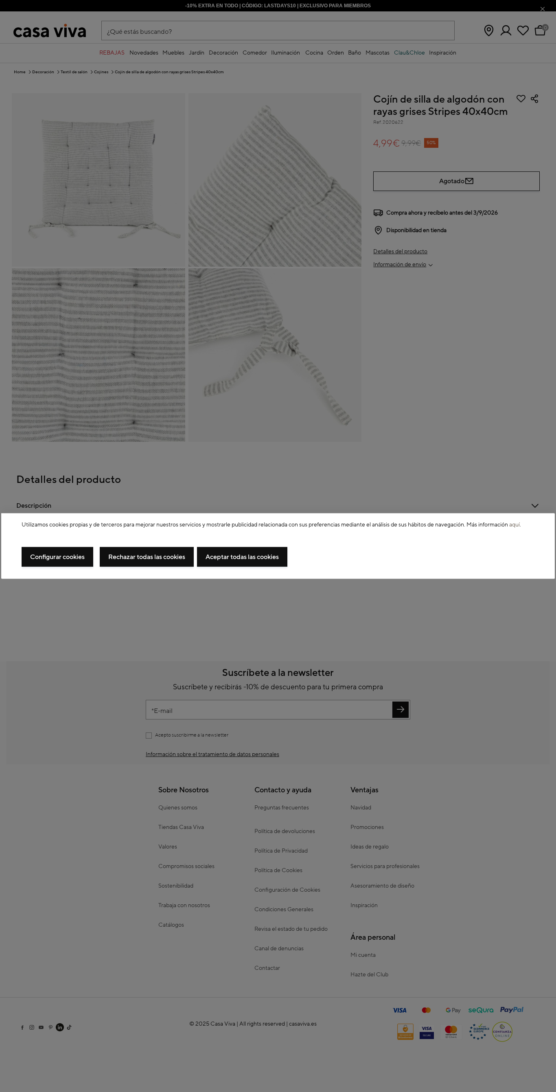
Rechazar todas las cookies (146, 557)
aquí (514, 524)
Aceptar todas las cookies (242, 557)
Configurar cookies (57, 557)
